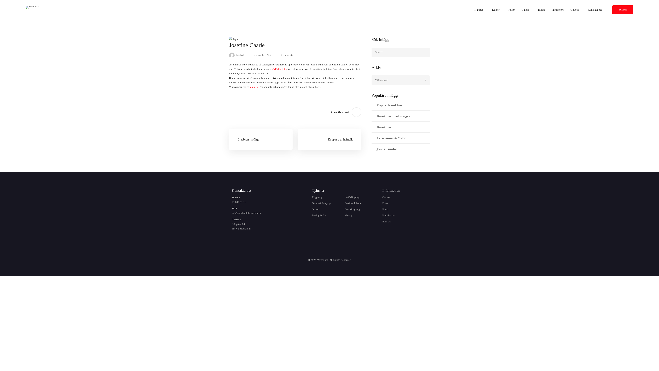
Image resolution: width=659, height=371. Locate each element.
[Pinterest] (257, 237)
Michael (240, 55)
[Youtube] (249, 237)
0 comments (287, 55)
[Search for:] (401, 52)
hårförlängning (279, 69)
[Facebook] (233, 237)
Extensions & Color (391, 138)
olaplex (254, 87)
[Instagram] (241, 237)
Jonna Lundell (387, 149)
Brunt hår (384, 127)
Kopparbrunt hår (389, 105)
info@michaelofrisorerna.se (246, 213)
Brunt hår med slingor (394, 116)
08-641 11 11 (239, 202)
